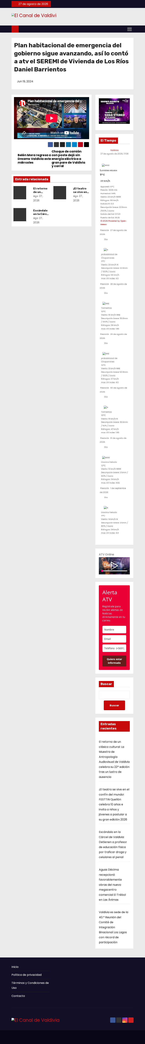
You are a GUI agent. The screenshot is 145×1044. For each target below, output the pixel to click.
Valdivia (114, 150)
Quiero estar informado (114, 660)
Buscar (106, 684)
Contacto (18, 996)
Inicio (15, 967)
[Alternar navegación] (130, 29)
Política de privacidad (26, 975)
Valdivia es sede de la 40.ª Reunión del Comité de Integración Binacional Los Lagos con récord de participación (113, 927)
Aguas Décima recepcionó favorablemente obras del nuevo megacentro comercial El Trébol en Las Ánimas (112, 885)
